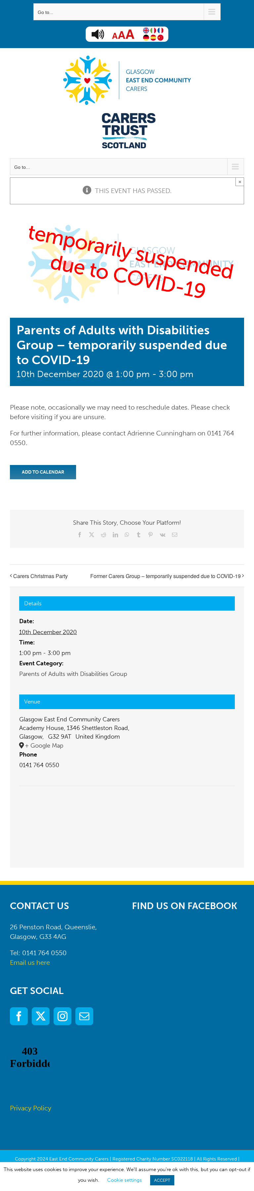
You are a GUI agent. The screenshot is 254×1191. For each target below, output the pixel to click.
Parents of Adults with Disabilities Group (73, 674)
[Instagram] (62, 1016)
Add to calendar (43, 472)
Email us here (30, 962)
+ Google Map (44, 745)
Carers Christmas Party (40, 576)
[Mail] (84, 1016)
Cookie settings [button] (124, 1180)
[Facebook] (19, 1016)
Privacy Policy (30, 1108)
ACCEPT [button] (162, 1180)
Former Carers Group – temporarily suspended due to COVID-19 (165, 576)
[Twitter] (41, 1016)
